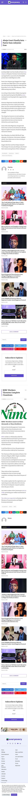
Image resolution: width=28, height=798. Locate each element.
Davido (9, 87)
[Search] (23, 2)
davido (17, 153)
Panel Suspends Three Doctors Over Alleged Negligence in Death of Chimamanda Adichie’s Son (12, 276)
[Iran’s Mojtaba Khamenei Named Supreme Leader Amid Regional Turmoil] (14, 289)
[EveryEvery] (14, 2)
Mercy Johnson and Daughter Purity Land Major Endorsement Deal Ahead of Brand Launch (13, 228)
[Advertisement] (14, 20)
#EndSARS (4, 153)
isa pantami (4, 506)
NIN (15, 506)
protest (23, 95)
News (25, 49)
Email (14, 369)
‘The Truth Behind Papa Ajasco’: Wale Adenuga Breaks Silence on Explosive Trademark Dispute (12, 204)
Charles (4, 49)
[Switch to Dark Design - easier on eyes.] (26, 2)
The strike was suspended (8, 498)
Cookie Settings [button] (6, 794)
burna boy (11, 153)
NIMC (2, 436)
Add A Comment (13, 331)
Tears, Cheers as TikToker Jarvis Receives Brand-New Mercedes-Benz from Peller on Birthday (13, 322)
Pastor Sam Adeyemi (7, 155)
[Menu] (2, 2)
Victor (4, 399)
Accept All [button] (14, 794)
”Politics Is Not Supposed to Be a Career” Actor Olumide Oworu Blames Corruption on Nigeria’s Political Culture (13, 252)
